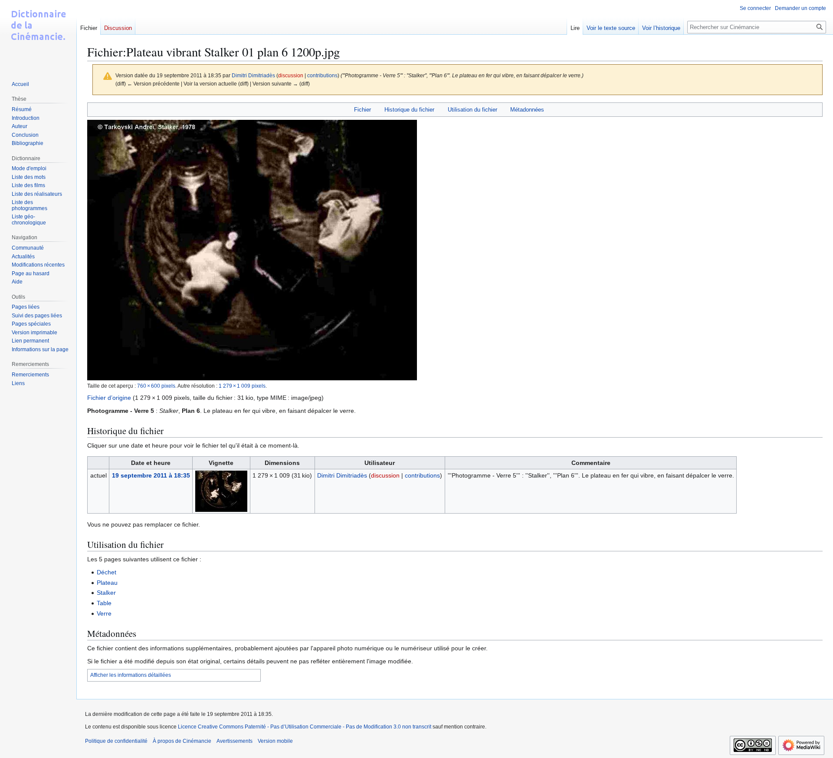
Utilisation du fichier (472, 109)
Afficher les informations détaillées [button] (130, 675)
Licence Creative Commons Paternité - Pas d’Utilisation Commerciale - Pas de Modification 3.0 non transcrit (304, 727)
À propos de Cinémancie (182, 741)
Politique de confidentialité (116, 741)
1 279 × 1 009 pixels (242, 386)
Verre (104, 613)
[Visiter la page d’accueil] (38, 34)
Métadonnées (527, 109)
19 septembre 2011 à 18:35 (151, 475)
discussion (290, 75)
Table (104, 603)
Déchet (106, 572)
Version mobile (275, 741)
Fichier (362, 109)
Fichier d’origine (109, 397)
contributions (322, 75)
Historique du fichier (409, 109)
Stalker (106, 592)
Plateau (107, 582)
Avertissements (234, 741)
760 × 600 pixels (156, 386)
